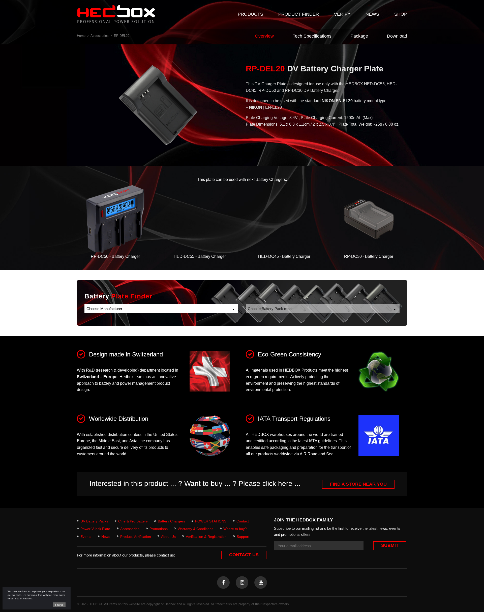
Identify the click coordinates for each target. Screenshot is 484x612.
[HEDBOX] (116, 14)
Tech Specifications (312, 36)
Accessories (99, 36)
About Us (168, 537)
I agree (59, 604)
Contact (242, 521)
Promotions (158, 529)
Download (397, 36)
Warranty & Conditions (195, 529)
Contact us (244, 554)
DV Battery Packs (94, 521)
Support (243, 537)
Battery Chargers (171, 521)
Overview (264, 36)
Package (359, 36)
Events (85, 537)
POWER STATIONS (210, 521)
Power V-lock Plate (95, 529)
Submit (390, 545)
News (105, 537)
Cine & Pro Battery (133, 521)
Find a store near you (358, 484)
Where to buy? (235, 529)
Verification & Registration (206, 537)
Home (81, 36)
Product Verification (135, 537)
